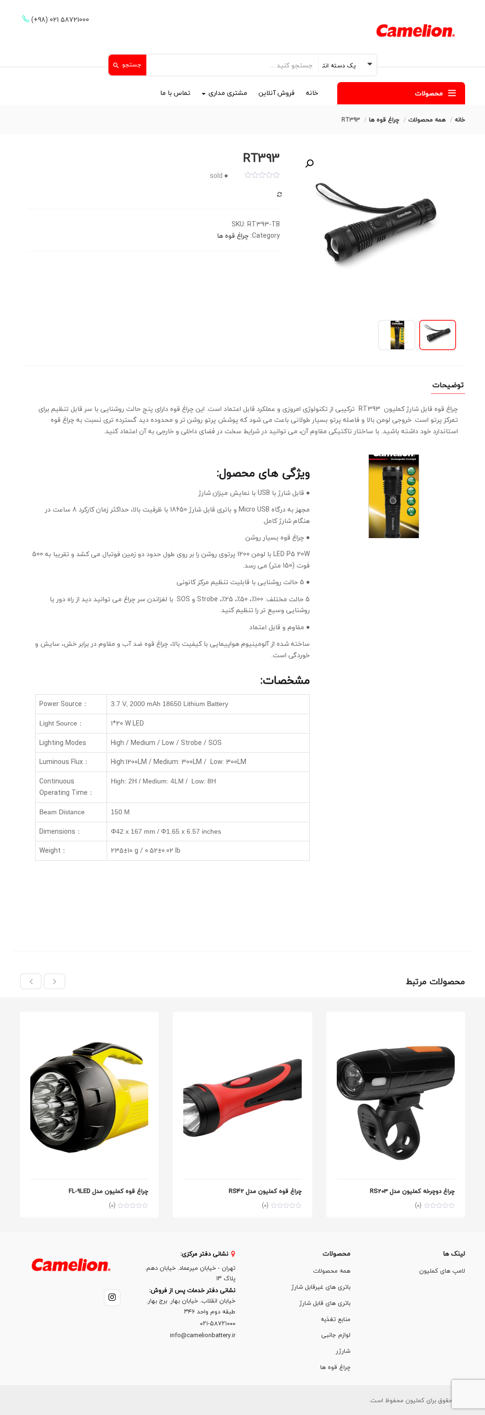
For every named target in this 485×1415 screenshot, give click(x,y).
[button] (309, 163)
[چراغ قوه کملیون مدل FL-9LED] (89, 1027)
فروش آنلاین (277, 93)
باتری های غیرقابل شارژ (320, 1287)
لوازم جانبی (335, 1335)
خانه (312, 93)
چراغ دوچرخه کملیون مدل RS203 (412, 1191)
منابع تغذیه (335, 1319)
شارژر (343, 1351)
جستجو (131, 64)
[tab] (448, 387)
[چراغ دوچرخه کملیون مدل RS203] (396, 1027)
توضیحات (448, 386)
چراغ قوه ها (384, 119)
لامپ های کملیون (442, 1271)
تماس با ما (175, 93)
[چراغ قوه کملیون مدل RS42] (242, 1027)
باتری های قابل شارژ (324, 1303)
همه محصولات (427, 119)
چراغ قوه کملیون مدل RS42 (265, 1191)
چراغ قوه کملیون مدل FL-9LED (108, 1191)
